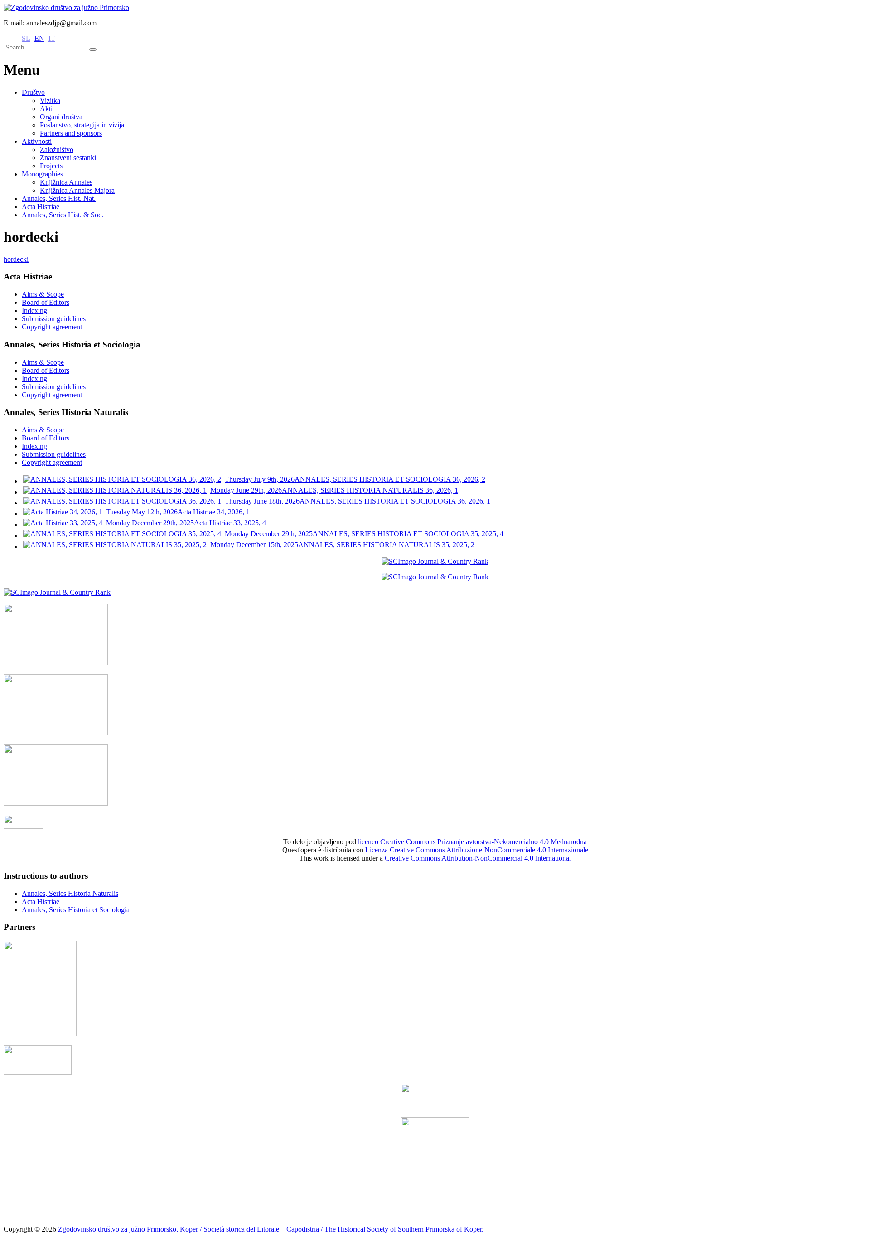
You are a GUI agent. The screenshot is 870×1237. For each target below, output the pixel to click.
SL (26, 38)
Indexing (34, 310)
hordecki (16, 259)
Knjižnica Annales (66, 182)
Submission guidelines (54, 319)
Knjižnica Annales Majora (77, 190)
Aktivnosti (37, 141)
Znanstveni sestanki (68, 157)
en (39, 38)
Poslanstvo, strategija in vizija (82, 125)
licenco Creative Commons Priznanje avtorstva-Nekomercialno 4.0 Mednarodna (472, 842)
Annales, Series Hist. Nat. (59, 198)
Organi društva (61, 117)
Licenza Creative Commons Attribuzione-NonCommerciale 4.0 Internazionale (476, 850)
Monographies (42, 174)
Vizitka (50, 100)
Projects (51, 166)
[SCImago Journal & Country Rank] (435, 561)
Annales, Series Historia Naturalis (70, 893)
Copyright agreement (52, 327)
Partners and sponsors (71, 133)
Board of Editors (45, 302)
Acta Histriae (40, 206)
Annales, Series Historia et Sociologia (76, 910)
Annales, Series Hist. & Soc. (62, 215)
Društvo (33, 92)
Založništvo (56, 149)
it (51, 38)
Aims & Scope (43, 294)
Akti (46, 108)
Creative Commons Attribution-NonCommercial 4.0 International (478, 858)
